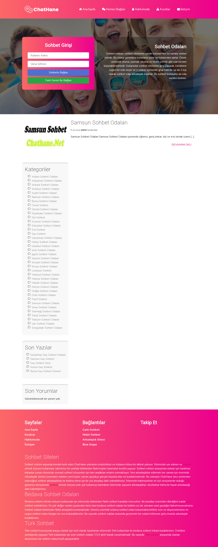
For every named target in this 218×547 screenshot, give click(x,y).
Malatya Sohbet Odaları (46, 275)
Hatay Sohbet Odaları (44, 242)
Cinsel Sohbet (40, 205)
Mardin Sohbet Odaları (45, 283)
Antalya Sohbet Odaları (45, 189)
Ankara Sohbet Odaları (45, 185)
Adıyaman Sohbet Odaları (47, 181)
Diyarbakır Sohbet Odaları (47, 213)
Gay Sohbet (39, 234)
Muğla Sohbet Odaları (44, 291)
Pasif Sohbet (39, 299)
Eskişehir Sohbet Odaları (46, 226)
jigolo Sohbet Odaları (44, 254)
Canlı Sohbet (91, 430)
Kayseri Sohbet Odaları (45, 258)
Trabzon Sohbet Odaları (45, 319)
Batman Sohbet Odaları (45, 197)
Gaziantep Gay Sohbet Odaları (48, 355)
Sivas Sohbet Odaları (44, 307)
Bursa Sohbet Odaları (44, 201)
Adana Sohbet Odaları (45, 177)
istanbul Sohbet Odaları (45, 246)
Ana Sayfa (88, 9)
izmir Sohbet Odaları (43, 250)
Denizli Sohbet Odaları (45, 209)
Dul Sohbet (38, 217)
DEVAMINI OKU (181, 145)
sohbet (187, 464)
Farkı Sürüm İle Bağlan (58, 80)
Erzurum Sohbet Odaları (46, 221)
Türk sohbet (152, 535)
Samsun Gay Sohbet (42, 359)
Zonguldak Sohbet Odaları (47, 328)
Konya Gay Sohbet (41, 367)
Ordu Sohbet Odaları (44, 295)
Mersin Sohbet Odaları (45, 287)
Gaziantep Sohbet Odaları (47, 238)
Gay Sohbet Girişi (40, 363)
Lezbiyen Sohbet (42, 270)
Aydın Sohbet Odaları (44, 193)
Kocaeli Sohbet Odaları (45, 262)
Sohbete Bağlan (58, 72)
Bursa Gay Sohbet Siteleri (45, 371)
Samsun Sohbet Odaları (45, 303)
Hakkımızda (142, 9)
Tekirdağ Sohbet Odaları (46, 311)
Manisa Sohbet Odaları (45, 279)
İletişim (185, 9)
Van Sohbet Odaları (43, 324)
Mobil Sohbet (91, 435)
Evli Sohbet (38, 230)
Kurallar (164, 9)
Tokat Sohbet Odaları (44, 315)
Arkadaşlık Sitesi (94, 439)
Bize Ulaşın (90, 444)
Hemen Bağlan (115, 9)
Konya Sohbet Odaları (44, 266)
